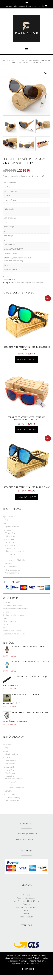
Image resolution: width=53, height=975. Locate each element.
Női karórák (10, 536)
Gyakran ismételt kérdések (14, 615)
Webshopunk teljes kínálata (14, 634)
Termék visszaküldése (12, 630)
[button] (45, 73)
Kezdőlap (6, 60)
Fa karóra (7, 530)
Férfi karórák (10, 533)
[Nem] (43, 963)
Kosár (5, 624)
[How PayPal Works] (26, 873)
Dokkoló (12, 554)
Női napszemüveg (32, 60)
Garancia (6, 612)
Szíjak (7, 520)
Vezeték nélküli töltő (17, 560)
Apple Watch (8, 517)
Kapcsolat (7, 618)
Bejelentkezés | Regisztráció (16, 6)
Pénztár (6, 627)
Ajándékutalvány (12, 526)
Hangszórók (10, 548)
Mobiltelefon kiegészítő (14, 551)
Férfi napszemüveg (12, 570)
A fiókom (6, 602)
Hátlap (11, 557)
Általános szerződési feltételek (15, 608)
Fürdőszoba (10, 545)
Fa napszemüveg (18, 60)
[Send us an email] (26, 3)
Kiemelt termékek (10, 621)
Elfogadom (26, 969)
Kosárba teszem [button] (26, 359)
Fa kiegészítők (8, 539)
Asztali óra (9, 542)
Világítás (8, 563)
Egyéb (5, 523)
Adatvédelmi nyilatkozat (12, 605)
